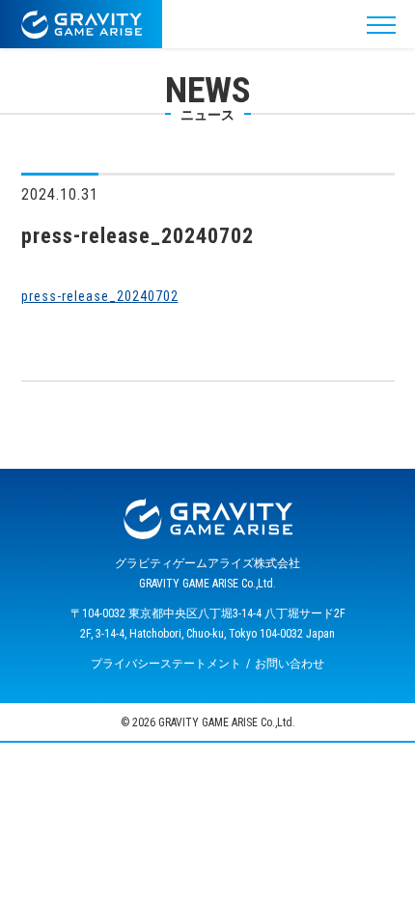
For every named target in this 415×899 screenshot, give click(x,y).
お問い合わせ (289, 663)
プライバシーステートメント (166, 663)
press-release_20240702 (100, 296)
